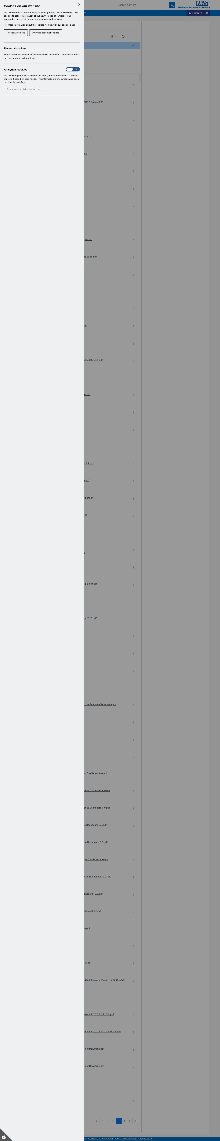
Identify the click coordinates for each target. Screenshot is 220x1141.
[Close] (79, 4)
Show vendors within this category (21, 89)
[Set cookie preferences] (6, 1134)
